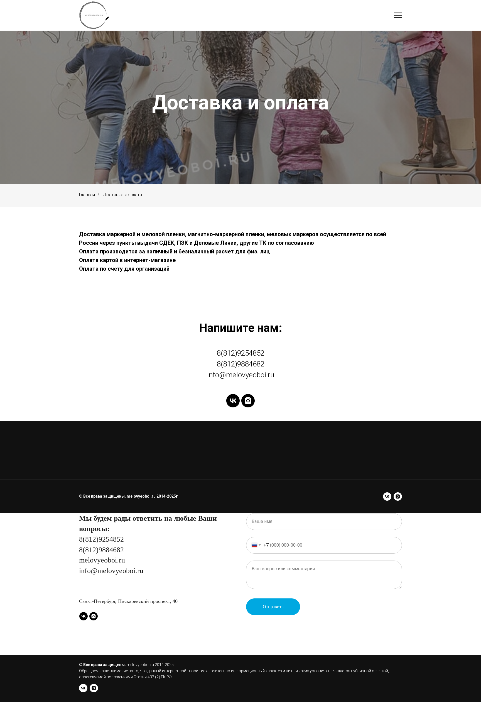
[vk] (233, 400)
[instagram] (248, 400)
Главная (87, 194)
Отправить (273, 606)
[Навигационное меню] (398, 15)
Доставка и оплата (122, 194)
